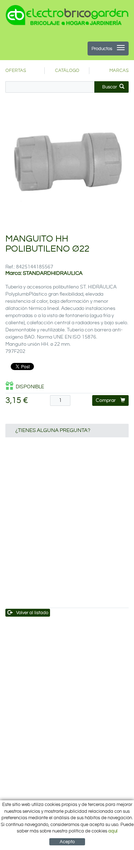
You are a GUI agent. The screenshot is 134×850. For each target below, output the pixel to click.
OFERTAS (15, 70)
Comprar (106, 400)
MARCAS (119, 70)
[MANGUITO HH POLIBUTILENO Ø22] (67, 165)
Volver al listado (32, 612)
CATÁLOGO (67, 70)
